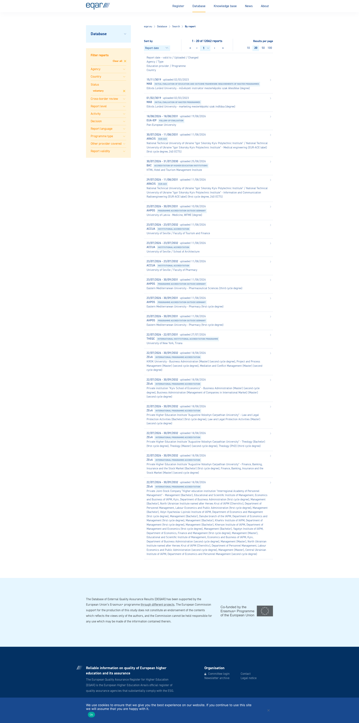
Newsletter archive (216, 678)
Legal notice (249, 678)
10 (248, 48)
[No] (268, 710)
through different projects (157, 604)
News (249, 6)
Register (178, 6)
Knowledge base (225, 6)
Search (176, 26)
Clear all (118, 61)
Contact (246, 674)
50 (263, 48)
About (265, 6)
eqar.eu (148, 26)
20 (255, 48)
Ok (91, 714)
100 (270, 48)
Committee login (219, 674)
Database (198, 6)
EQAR (98, 6)
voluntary (98, 91)
